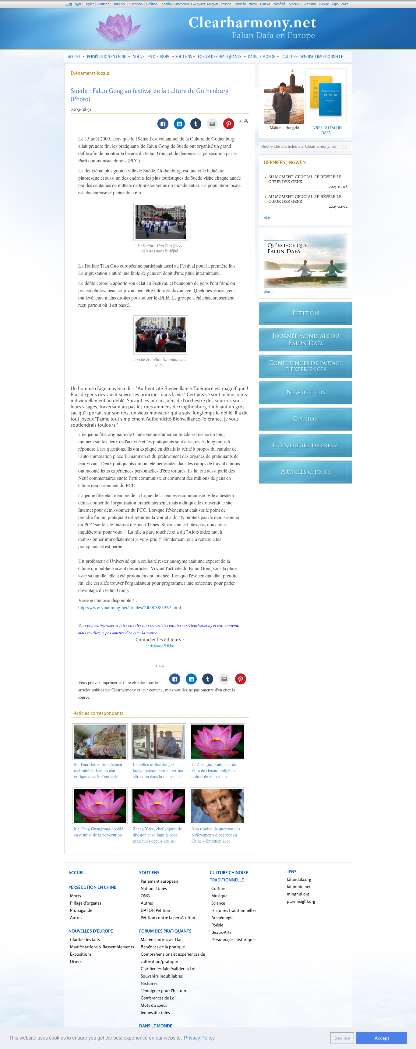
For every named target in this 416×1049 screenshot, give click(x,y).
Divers (76, 961)
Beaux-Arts (221, 932)
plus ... (269, 217)
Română (279, 4)
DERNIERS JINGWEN (285, 162)
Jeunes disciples (155, 1012)
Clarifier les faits (85, 939)
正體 (68, 4)
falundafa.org (299, 879)
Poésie (217, 924)
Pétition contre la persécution (168, 917)
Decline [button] (342, 1038)
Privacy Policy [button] (199, 1037)
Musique (219, 895)
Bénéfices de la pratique (163, 946)
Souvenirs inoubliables (162, 975)
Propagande (81, 910)
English (89, 4)
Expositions (81, 954)
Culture (218, 888)
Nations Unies (154, 888)
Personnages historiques (233, 939)
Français (118, 4)
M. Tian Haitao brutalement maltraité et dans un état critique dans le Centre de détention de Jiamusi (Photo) (98, 773)
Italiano (226, 4)
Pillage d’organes (85, 902)
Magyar (212, 4)
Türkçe (323, 4)
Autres (76, 917)
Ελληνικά (198, 4)
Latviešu (240, 4)
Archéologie (222, 917)
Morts (75, 895)
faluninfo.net (299, 886)
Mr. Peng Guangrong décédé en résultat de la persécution (98, 832)
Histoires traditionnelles (233, 910)
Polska (265, 4)
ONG (145, 895)
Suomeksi (181, 4)
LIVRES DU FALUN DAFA (326, 130)
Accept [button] (382, 1038)
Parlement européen (159, 881)
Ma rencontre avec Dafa (162, 939)
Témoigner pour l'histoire (164, 990)
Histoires (149, 983)
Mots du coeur (154, 1005)
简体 (78, 4)
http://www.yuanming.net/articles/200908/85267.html (129, 607)
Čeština (151, 4)
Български (135, 4)
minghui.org (298, 893)
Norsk (253, 4)
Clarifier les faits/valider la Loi (168, 968)
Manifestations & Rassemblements (102, 946)
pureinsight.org (301, 901)
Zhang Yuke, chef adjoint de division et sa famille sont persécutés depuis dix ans (157, 835)
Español (165, 4)
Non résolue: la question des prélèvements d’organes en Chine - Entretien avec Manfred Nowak (216, 838)
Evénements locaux (90, 73)
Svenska (309, 4)
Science (218, 902)
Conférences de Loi (158, 997)
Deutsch (103, 4)
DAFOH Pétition (155, 910)
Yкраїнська (339, 4)
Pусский (293, 4)
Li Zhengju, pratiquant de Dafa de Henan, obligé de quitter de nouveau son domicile (214, 773)
